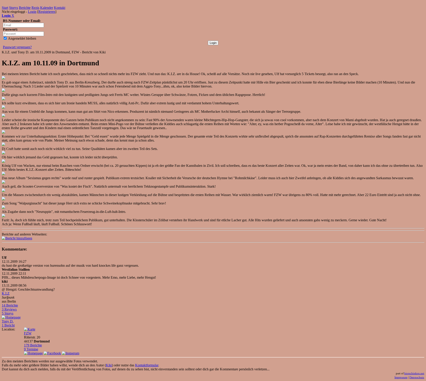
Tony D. (8, 321)
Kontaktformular (146, 365)
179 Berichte (33, 345)
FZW (28, 333)
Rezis (35, 8)
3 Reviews (9, 309)
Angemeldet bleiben (21, 38)
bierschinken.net (414, 373)
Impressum (400, 377)
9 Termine (31, 349)
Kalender (46, 8)
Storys (13, 8)
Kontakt (59, 8)
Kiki (109, 365)
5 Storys (7, 313)
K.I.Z (6, 293)
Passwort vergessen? (17, 47)
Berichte (25, 8)
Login (32, 12)
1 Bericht (8, 325)
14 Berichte (10, 305)
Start (5, 8)
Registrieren (46, 12)
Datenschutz (416, 377)
